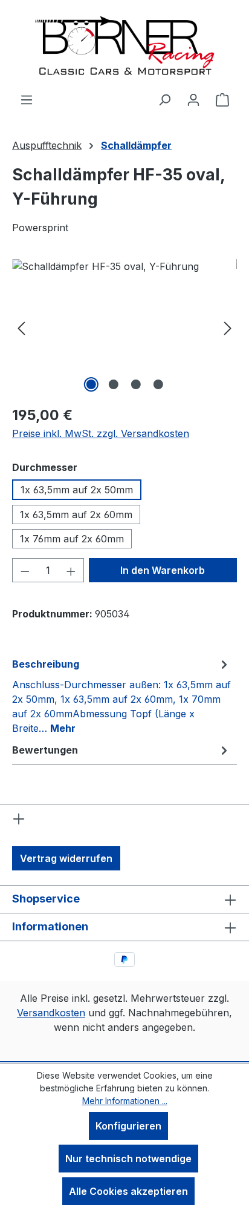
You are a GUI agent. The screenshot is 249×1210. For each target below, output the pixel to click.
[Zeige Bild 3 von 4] (135, 384)
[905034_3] (124, 327)
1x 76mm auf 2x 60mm (72, 539)
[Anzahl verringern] (24, 570)
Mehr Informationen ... (124, 1101)
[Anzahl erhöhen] (71, 570)
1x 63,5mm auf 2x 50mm (77, 490)
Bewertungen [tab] (45, 750)
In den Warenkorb (162, 570)
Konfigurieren (128, 1126)
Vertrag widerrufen (66, 858)
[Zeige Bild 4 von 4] (158, 384)
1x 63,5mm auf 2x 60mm (76, 514)
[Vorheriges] (21, 327)
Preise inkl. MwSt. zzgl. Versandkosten (100, 433)
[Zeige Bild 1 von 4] (90, 384)
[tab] (121, 695)
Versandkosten (51, 1013)
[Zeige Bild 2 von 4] (113, 384)
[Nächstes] (228, 327)
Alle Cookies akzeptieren (128, 1191)
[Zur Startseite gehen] (124, 46)
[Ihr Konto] (193, 99)
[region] (124, 327)
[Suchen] (164, 99)
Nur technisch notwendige (128, 1158)
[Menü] (26, 99)
